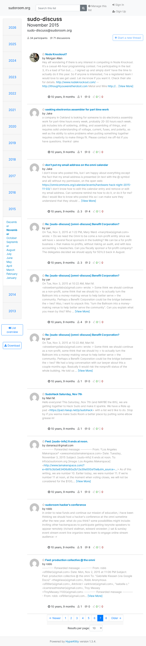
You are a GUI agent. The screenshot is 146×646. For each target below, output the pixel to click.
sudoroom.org (19, 8)
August (10, 249)
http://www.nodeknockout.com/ (76, 82)
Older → (116, 618)
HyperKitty (72, 641)
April (9, 265)
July (9, 253)
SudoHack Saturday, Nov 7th (63, 394)
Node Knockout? (56, 54)
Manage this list (97, 8)
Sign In (119, 4)
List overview (12, 329)
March (10, 269)
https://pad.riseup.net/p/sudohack (71, 410)
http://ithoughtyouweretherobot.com (65, 86)
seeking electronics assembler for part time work (77, 109)
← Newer (55, 618)
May (9, 261)
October (11, 237)
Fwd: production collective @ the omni (70, 560)
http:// (111, 86)
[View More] (125, 86)
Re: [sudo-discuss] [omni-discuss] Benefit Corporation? (82, 224)
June (9, 257)
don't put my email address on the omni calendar (76, 164)
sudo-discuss (44, 19)
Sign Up (120, 11)
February (11, 273)
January (11, 277)
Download (13, 345)
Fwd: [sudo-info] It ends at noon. (66, 441)
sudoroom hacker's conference (65, 504)
